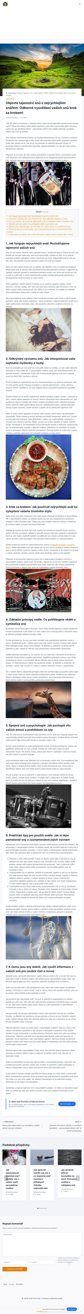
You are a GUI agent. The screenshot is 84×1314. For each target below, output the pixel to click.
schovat (45, 212)
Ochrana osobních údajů (52, 1298)
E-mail (34, 1262)
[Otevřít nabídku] (80, 4)
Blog (5, 1284)
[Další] (78, 1178)
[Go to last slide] (6, 1178)
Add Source (71, 1309)
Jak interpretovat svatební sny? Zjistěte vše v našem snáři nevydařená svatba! (13, 1179)
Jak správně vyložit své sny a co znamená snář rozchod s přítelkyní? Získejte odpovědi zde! (42, 1179)
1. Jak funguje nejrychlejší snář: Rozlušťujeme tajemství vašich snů (32, 216)
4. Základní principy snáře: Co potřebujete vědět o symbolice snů (32, 224)
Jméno (6, 1262)
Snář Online (10, 99)
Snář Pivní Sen (13, 117)
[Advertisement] (42, 23)
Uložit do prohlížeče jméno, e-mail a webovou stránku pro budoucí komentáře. (69, 1260)
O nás (11, 1284)
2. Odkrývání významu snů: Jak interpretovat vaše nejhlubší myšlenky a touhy (37, 219)
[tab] (37, 1208)
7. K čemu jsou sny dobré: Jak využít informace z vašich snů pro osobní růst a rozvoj (40, 234)
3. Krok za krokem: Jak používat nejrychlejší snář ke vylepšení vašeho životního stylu (40, 221)
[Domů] (6, 93)
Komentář (8, 1235)
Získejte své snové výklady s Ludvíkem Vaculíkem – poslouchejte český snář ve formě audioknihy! (65, 1126)
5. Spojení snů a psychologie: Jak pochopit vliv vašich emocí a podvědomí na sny (39, 226)
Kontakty (19, 1284)
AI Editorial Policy (42, 1311)
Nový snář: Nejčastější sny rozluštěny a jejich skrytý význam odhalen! (20, 1125)
